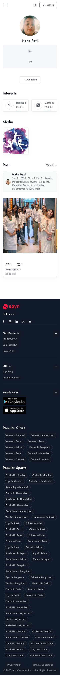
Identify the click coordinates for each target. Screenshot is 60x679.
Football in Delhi (40, 583)
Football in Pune (14, 535)
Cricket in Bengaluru (41, 577)
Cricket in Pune (36, 535)
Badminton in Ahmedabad (19, 511)
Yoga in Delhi (12, 595)
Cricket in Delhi (13, 589)
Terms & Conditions (43, 665)
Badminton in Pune (37, 541)
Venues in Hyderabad (39, 453)
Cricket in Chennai (41, 631)
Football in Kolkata (15, 649)
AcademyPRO (10, 339)
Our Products (11, 333)
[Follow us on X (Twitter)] (23, 321)
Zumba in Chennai (15, 643)
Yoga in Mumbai (14, 481)
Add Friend (32, 80)
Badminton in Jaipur (16, 559)
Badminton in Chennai (17, 637)
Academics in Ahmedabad (19, 499)
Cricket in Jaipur (34, 547)
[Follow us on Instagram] (10, 321)
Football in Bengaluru (16, 565)
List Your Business (12, 378)
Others (7, 366)
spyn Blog (8, 371)
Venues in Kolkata (40, 459)
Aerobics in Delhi (34, 595)
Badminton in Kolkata (41, 655)
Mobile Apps (10, 392)
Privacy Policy (14, 665)
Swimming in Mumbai (17, 487)
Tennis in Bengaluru (15, 583)
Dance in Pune (13, 541)
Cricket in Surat (34, 523)
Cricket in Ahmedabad (17, 493)
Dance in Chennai (44, 637)
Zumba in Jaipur (41, 559)
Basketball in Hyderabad (18, 625)
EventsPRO (8, 351)
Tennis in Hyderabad (16, 619)
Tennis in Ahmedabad (16, 517)
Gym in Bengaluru (15, 577)
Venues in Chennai (15, 459)
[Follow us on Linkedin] (16, 321)
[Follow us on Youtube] (30, 321)
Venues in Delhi (13, 453)
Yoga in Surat (12, 523)
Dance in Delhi (35, 589)
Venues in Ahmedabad (43, 435)
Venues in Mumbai (15, 435)
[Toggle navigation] (5, 5)
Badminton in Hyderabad (18, 613)
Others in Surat (37, 529)
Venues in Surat (14, 441)
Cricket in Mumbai (41, 475)
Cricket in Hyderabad (16, 601)
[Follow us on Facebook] (3, 321)
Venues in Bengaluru (39, 447)
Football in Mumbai (15, 475)
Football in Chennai (15, 631)
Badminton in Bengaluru (18, 571)
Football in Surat (14, 529)
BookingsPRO (10, 345)
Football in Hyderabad (17, 607)
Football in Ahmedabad (17, 505)
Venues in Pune (36, 441)
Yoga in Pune (12, 547)
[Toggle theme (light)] (35, 5)
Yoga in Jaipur (40, 553)
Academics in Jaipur (16, 553)
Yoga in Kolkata (39, 649)
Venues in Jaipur (14, 447)
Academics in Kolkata (42, 643)
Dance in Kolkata (14, 655)
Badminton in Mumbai (40, 481)
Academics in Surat (44, 517)
